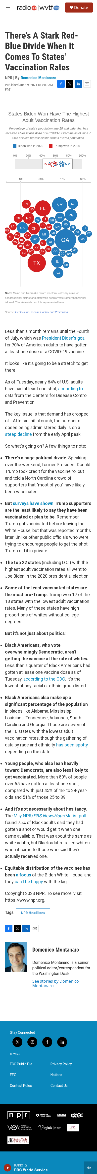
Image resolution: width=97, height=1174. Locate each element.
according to (70, 388)
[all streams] (90, 1167)
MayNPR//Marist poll (50, 815)
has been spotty (72, 744)
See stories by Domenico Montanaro (55, 983)
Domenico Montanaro (38, 77)
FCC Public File (21, 1064)
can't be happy (29, 881)
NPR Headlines (33, 913)
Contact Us (59, 1086)
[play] (7, 1167)
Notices (56, 1075)
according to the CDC (44, 679)
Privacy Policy (61, 1064)
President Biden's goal (64, 338)
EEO (13, 1075)
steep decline (18, 434)
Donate (81, 7)
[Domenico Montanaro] (16, 957)
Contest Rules (21, 1086)
